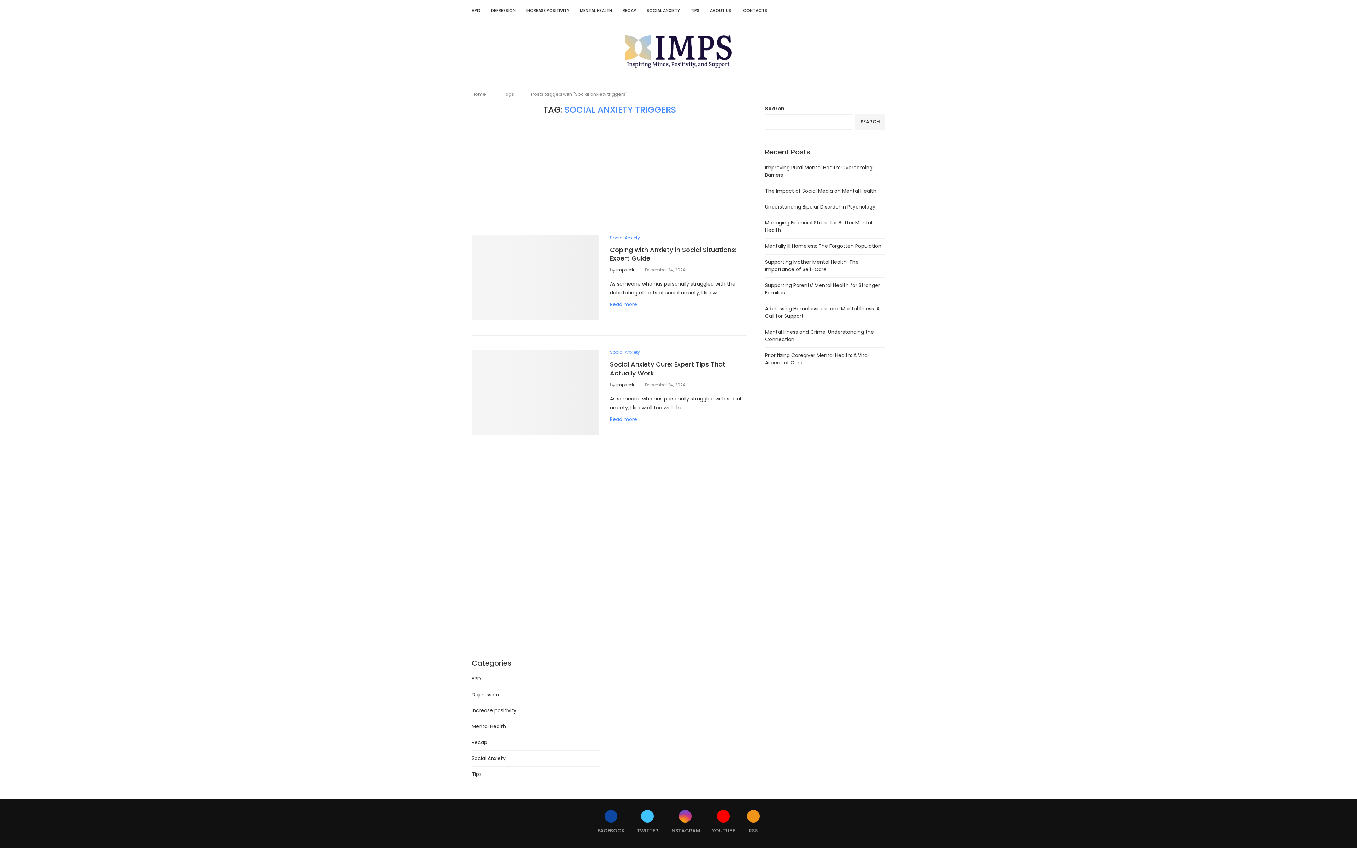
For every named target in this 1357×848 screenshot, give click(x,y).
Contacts (755, 10)
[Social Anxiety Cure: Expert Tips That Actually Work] (535, 392)
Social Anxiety (663, 10)
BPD (476, 10)
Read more (623, 304)
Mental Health (596, 10)
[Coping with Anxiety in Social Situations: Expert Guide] (535, 277)
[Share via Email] (713, 317)
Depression (503, 10)
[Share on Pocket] (690, 317)
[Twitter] (849, 10)
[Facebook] (842, 10)
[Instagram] (857, 10)
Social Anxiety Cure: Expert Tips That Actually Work (668, 368)
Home (479, 94)
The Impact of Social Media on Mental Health (820, 190)
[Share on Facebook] (653, 317)
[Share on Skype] (698, 317)
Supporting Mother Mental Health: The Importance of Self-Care (812, 265)
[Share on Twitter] (661, 317)
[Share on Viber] (705, 317)
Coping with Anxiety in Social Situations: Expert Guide (673, 254)
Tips (695, 10)
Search (775, 108)
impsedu (626, 270)
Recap (629, 10)
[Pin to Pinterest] (668, 317)
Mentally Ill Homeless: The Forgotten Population (823, 246)
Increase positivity (547, 10)
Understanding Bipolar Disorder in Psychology (820, 206)
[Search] (881, 10)
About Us (721, 10)
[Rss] (872, 10)
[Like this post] (644, 317)
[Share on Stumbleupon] (675, 317)
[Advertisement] (609, 175)
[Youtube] (864, 10)
